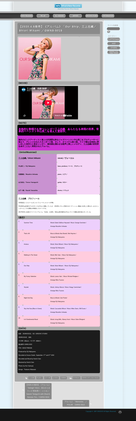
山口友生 (55, 378)
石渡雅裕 (63, 378)
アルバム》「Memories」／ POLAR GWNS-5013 (77, 403)
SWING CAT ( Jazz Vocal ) (90, 378)
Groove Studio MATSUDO (94, 16)
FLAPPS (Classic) (114, 38)
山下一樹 (47, 378)
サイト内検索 (113, 25)
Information (110, 15)
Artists (77, 15)
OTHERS (114, 46)
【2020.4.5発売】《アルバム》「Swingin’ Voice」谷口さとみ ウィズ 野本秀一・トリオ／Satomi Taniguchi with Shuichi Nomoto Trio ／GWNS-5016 (38, 391)
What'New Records (65, 4)
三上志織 (31, 378)
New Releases (29, 15)
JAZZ (113, 42)
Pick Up (45, 15)
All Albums (61, 15)
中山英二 (39, 378)
